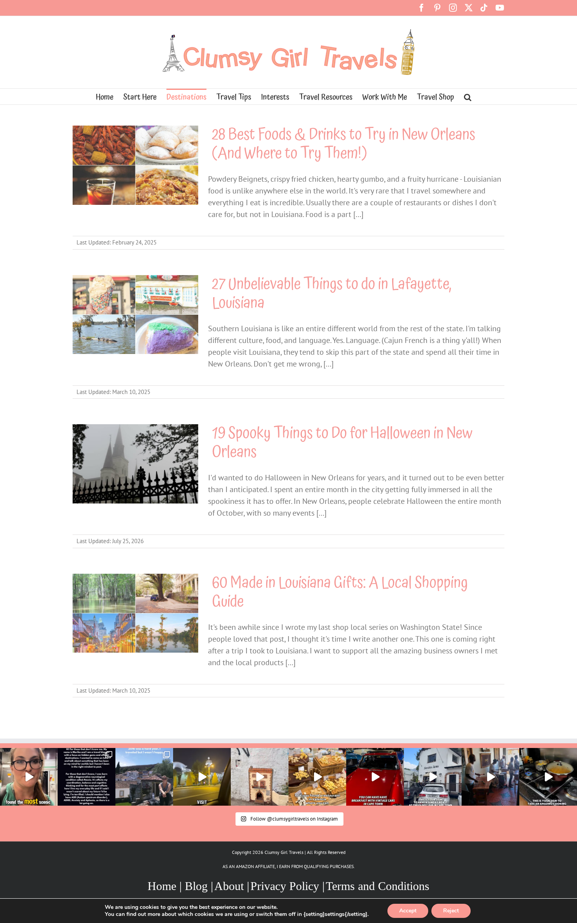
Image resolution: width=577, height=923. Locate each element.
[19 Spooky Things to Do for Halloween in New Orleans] (135, 463)
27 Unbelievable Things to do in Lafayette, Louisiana (331, 294)
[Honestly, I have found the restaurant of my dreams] (317, 777)
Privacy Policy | (287, 885)
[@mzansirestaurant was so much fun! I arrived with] (490, 777)
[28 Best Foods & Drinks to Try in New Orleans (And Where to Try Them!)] (135, 165)
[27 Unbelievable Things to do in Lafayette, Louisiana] (135, 314)
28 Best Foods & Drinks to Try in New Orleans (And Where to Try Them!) (343, 144)
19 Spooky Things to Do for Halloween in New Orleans (342, 443)
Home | (166, 885)
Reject (451, 910)
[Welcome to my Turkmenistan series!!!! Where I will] (202, 777)
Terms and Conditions (377, 885)
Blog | (199, 885)
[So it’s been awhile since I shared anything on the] (144, 777)
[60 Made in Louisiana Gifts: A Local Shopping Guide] (135, 613)
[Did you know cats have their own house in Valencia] (259, 777)
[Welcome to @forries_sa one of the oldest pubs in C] (433, 777)
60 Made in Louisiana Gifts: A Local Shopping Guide (340, 592)
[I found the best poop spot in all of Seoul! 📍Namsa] (29, 777)
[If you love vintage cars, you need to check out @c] (375, 777)
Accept (407, 910)
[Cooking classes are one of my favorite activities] (548, 777)
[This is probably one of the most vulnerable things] (86, 777)
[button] (467, 96)
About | (231, 885)
